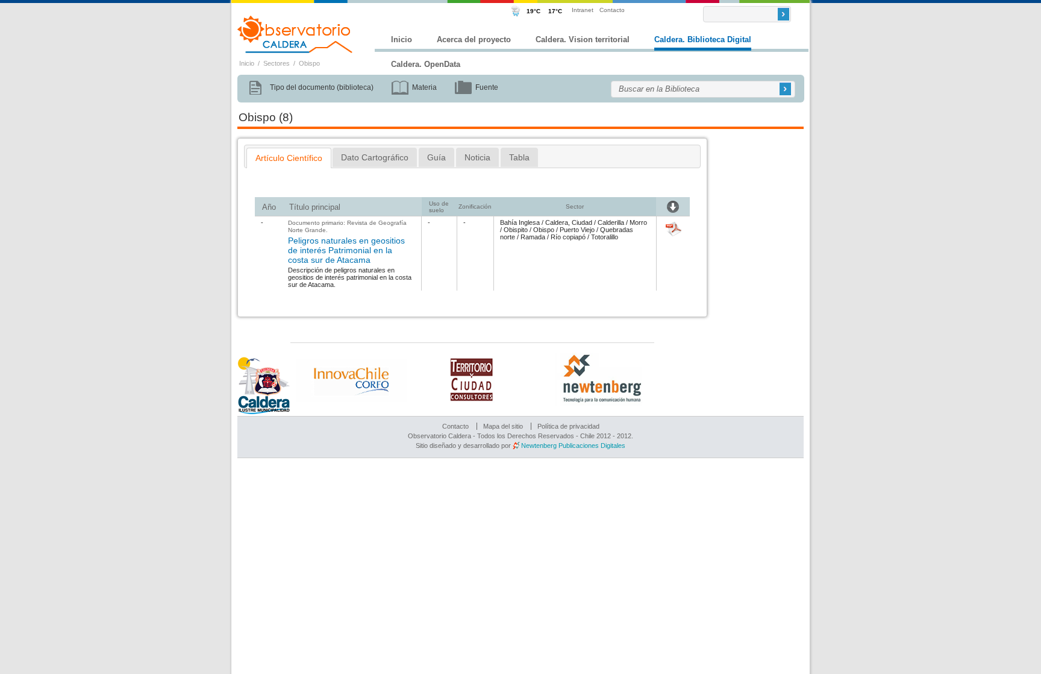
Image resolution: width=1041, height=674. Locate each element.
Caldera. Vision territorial (583, 39)
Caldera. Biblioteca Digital (702, 39)
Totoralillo (604, 237)
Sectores (276, 63)
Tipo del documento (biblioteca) (322, 87)
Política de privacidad (568, 426)
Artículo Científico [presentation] (288, 158)
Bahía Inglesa (520, 222)
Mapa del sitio (503, 426)
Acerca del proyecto (474, 39)
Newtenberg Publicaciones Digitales (573, 445)
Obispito (516, 229)
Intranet (582, 10)
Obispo (309, 63)
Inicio (401, 39)
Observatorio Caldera (295, 34)
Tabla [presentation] (519, 157)
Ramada (532, 237)
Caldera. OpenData (425, 64)
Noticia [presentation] (477, 157)
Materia (424, 87)
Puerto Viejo (577, 229)
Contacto (612, 10)
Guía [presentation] (436, 157)
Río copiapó (568, 237)
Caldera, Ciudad (568, 222)
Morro (638, 222)
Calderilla (611, 222)
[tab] (288, 158)
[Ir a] (673, 237)
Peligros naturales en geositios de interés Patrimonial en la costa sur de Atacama (346, 250)
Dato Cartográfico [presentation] (374, 157)
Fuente (486, 87)
